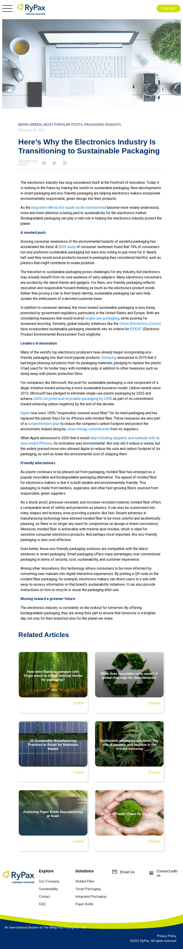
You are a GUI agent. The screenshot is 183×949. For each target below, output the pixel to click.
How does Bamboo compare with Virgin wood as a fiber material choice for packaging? (53, 675)
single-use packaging (102, 318)
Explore (78, 703)
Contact (44, 896)
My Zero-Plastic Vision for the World (129, 814)
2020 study (67, 247)
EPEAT (136, 329)
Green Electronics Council (140, 324)
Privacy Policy (166, 936)
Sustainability (48, 889)
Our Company (49, 881)
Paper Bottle (84, 904)
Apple (25, 413)
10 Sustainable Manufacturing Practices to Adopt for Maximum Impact (53, 744)
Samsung (108, 358)
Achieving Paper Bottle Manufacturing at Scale (53, 814)
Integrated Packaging (90, 896)
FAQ (42, 904)
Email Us (127, 872)
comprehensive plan (43, 424)
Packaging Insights (102, 124)
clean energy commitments (88, 429)
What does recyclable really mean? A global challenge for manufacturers (129, 675)
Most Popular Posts (63, 124)
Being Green (30, 124)
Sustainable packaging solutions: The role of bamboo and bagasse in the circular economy (129, 744)
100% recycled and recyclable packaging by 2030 (72, 399)
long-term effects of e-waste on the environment (68, 207)
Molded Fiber (84, 881)
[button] (44, 163)
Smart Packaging (88, 889)
